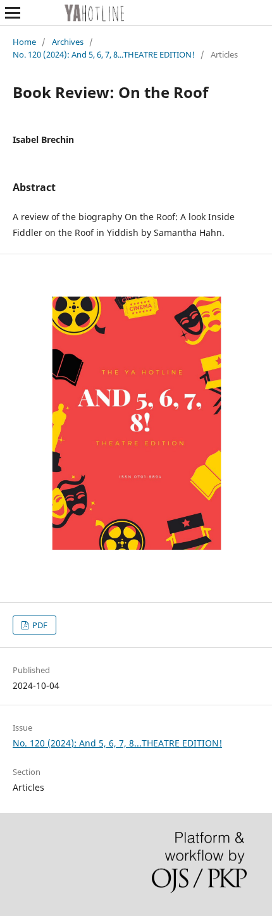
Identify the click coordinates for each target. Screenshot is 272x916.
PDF (38, 625)
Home (24, 41)
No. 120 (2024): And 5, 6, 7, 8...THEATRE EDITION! (104, 54)
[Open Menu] (12, 12)
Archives (67, 41)
